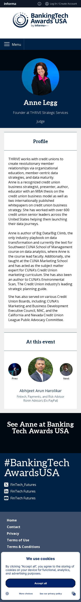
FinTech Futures (23, 491)
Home (12, 520)
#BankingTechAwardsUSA (36, 468)
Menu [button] (16, 44)
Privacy (13, 533)
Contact (13, 527)
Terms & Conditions (23, 546)
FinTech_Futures (23, 484)
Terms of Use (18, 540)
